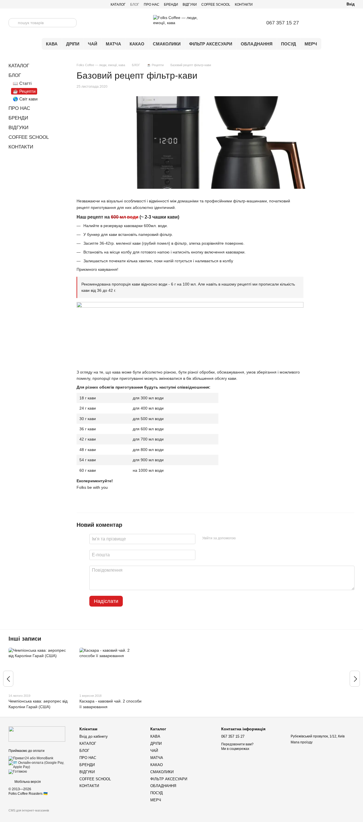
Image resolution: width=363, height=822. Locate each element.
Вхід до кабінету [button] (93, 736)
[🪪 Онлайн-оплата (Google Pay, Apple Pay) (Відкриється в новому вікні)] (40, 765)
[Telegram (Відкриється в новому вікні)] (11, 4)
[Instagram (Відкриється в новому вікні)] (17, 4)
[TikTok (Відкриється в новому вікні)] (31, 4)
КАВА (52, 43)
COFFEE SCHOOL (215, 5)
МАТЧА (113, 43)
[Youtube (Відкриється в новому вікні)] (24, 4)
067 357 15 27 (282, 22)
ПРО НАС (151, 5)
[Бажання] (335, 22)
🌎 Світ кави (25, 99)
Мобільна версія (27, 782)
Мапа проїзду (302, 742)
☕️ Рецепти (24, 91)
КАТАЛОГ (118, 5)
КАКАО (137, 43)
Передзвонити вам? (237, 744)
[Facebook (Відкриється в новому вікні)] (38, 4)
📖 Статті (22, 83)
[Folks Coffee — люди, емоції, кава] (37, 734)
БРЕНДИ (171, 5)
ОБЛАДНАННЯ (257, 43)
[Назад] (8, 679)
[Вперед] (355, 679)
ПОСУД (288, 43)
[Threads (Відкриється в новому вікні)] (45, 4)
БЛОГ (134, 5)
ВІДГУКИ (190, 5)
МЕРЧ (311, 43)
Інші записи (25, 639)
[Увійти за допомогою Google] (251, 538)
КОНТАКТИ (244, 5)
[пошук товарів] (13, 22)
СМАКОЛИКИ (167, 43)
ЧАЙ (92, 43)
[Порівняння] (320, 22)
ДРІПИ (72, 43)
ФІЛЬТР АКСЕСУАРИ (210, 43)
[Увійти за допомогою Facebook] (242, 538)
